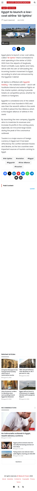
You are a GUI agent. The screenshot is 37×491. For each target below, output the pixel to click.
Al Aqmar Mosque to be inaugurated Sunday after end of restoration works (9, 372)
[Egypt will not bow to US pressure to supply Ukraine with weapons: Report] (27, 385)
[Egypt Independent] (18, 2)
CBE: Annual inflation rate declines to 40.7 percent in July (26, 371)
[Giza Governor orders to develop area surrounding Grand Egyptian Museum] (9, 385)
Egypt (4, 8)
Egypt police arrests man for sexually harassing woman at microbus (23, 445)
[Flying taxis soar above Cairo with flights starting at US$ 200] (6, 454)
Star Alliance (25, 162)
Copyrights (25, 479)
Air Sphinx (8, 158)
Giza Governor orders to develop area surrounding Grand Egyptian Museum (9, 394)
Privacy (32, 479)
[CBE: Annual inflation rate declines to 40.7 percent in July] (27, 363)
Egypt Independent (9, 20)
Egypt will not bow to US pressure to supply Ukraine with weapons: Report (27, 394)
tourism (19, 167)
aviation (20, 158)
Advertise (10, 479)
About (4, 479)
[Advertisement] (18, 271)
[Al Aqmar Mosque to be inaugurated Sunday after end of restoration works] (9, 363)
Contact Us (17, 479)
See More (19, 462)
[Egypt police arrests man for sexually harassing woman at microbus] (6, 445)
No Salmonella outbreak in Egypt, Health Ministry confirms (16, 434)
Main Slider (11, 8)
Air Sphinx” (12, 58)
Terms (18, 482)
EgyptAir (11, 162)
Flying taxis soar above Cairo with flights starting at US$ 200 (24, 453)
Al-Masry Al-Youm (23, 476)
